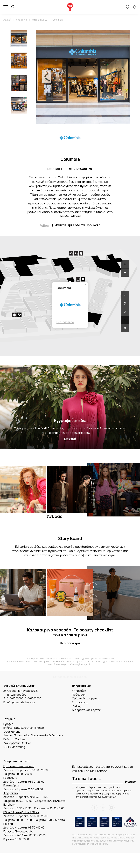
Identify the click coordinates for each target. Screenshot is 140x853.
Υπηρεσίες (79, 691)
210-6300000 (15, 698)
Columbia (57, 19)
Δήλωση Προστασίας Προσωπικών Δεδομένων (33, 735)
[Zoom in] (125, 264)
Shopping (21, 19)
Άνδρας (54, 516)
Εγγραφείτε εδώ (70, 420)
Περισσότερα (65, 322)
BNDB (105, 843)
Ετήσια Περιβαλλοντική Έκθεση (23, 728)
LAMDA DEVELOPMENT (104, 834)
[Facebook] (94, 808)
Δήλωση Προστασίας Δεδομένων (97, 796)
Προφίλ (8, 724)
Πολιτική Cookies (14, 739)
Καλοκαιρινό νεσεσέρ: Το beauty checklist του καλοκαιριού (70, 632)
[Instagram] (103, 808)
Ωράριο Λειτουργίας (85, 698)
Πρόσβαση (79, 695)
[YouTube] (112, 808)
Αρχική (7, 19)
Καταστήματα (39, 19)
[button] (120, 71)
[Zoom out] (125, 272)
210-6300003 (33, 698)
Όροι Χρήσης (11, 731)
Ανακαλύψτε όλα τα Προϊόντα (78, 225)
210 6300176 (82, 169)
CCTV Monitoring (14, 747)
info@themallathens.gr (21, 702)
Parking (76, 706)
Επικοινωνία (80, 702)
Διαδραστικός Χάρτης (86, 710)
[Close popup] (85, 284)
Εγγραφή (70, 438)
